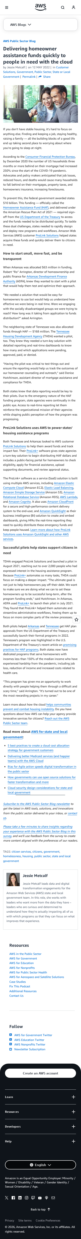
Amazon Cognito (20, 501)
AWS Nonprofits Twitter (29, 1044)
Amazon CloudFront (60, 501)
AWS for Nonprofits (22, 967)
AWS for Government (23, 958)
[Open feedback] (76, 619)
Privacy (9, 1220)
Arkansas (33, 626)
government (51, 851)
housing (27, 856)
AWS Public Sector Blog (19, 41)
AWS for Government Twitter (32, 1035)
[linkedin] (20, 1198)
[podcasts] (46, 1198)
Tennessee (52, 626)
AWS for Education (21, 963)
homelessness (12, 856)
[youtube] (40, 1198)
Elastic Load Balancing (58, 487)
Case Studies (17, 981)
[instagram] (26, 1198)
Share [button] (46, 76)
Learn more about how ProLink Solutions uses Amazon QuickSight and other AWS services (36, 534)
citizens (37, 851)
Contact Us (16, 995)
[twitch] (33, 1198)
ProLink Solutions (47, 235)
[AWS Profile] (73, 7)
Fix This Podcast (19, 986)
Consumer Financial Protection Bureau (50, 156)
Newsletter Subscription (29, 1049)
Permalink (29, 76)
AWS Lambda (68, 497)
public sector (42, 856)
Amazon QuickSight (53, 511)
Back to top (38, 1209)
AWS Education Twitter (28, 1040)
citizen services (21, 851)
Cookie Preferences (48, 1220)
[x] (6, 1198)
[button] (20, 24)
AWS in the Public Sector (25, 953)
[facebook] (13, 1198)
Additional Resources (23, 991)
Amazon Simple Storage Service (24, 492)
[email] (53, 1198)
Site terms (25, 1220)
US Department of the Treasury (40, 217)
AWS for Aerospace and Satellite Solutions (36, 977)
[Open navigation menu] (6, 7)
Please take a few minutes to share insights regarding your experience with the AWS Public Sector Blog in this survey (39, 831)
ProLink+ (32, 450)
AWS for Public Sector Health (28, 972)
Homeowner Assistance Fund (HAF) (25, 207)
